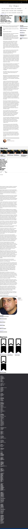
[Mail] (24, 1)
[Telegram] (1, 35)
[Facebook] (20, 1)
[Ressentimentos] (17, 152)
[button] (26, 8)
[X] (20, 2)
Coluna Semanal (21, 27)
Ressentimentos (16, 155)
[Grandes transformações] (3, 152)
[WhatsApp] (1, 30)
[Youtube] (21, 2)
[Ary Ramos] (4, 141)
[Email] (1, 34)
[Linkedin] (23, 1)
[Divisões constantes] (10, 152)
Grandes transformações (23, 28)
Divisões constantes (23, 30)
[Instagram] (21, 1)
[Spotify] (26, 1)
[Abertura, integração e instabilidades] (24, 152)
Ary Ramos (8, 23)
